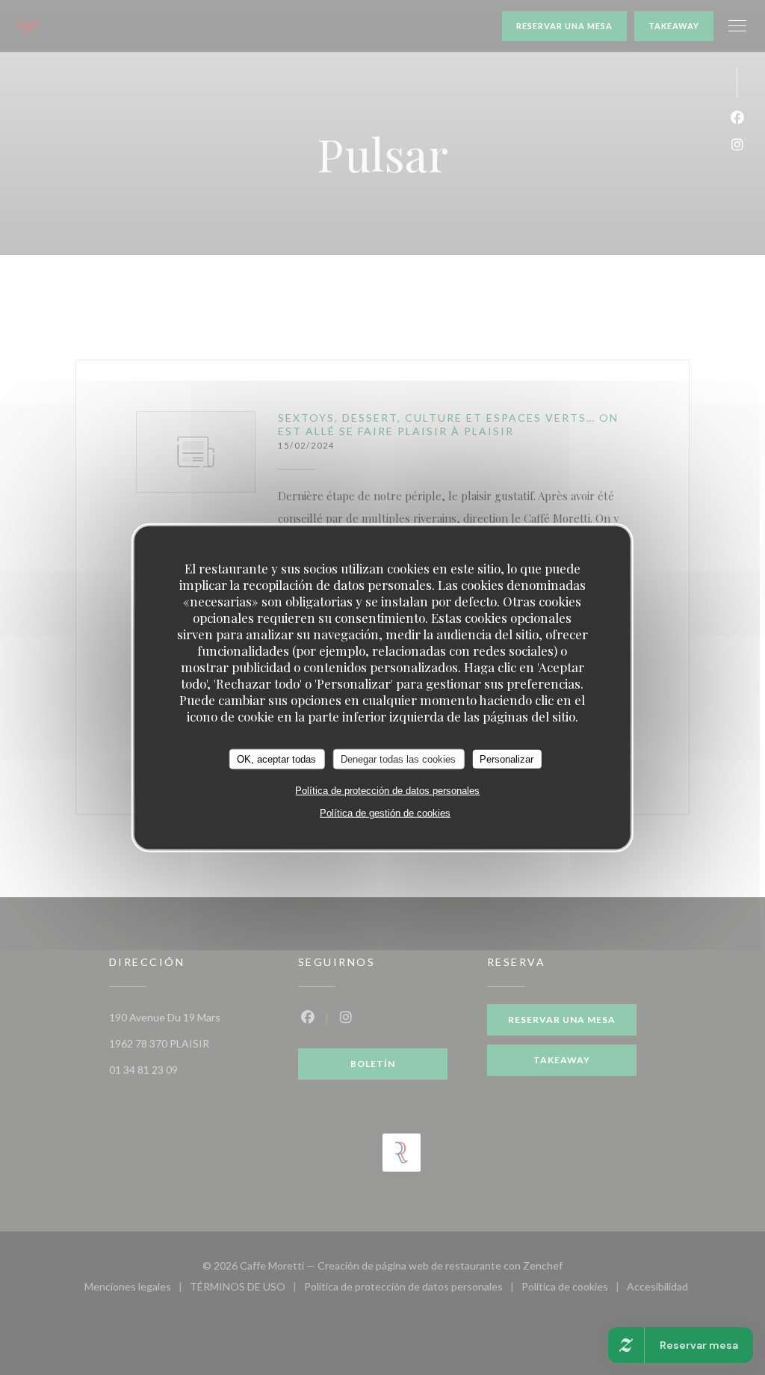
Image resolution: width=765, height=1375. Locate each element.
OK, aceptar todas (276, 758)
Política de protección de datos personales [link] (387, 790)
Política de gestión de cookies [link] (385, 813)
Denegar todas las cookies (398, 758)
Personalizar (506, 758)
